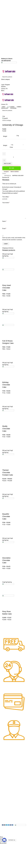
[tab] (7, 175)
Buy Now (11, 168)
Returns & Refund (7, 798)
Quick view (4, 307)
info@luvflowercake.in (8, 786)
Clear (11, 147)
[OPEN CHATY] (4, 840)
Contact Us (6, 803)
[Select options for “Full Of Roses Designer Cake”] (4, 356)
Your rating (5, 196)
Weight (5, 145)
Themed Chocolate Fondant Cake (7, 472)
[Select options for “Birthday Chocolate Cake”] (4, 400)
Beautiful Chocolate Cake (6, 516)
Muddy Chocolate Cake (6, 428)
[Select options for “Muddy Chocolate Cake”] (4, 444)
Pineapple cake (18, 765)
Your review (6, 202)
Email (4, 228)
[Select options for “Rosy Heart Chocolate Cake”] (4, 303)
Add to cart (7, 163)
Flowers (17, 759)
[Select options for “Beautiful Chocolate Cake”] (4, 531)
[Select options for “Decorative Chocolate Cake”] (4, 575)
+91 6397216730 (7, 783)
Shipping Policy (7, 806)
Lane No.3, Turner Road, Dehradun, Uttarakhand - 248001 (7, 779)
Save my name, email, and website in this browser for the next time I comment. (13, 238)
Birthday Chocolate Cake (6, 384)
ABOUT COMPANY (8, 754)
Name (4, 221)
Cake (16, 757)
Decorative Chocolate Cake (6, 560)
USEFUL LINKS (19, 754)
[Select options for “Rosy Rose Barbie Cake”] (4, 626)
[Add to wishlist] (4, 299)
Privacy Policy (6, 795)
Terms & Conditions (8, 800)
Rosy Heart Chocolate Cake (6, 287)
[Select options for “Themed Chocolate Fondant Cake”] (4, 487)
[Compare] (4, 282)
